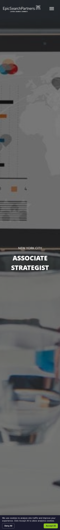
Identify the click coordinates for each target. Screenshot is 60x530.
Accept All (51, 526)
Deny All (8, 526)
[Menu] (51, 8)
